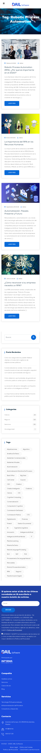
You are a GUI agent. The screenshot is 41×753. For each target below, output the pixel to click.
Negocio (7, 419)
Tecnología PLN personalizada (11, 702)
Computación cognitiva (15, 506)
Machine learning (12, 541)
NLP (17, 554)
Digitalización (11, 519)
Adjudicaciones (12, 449)
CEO (8, 484)
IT (31, 536)
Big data (23, 475)
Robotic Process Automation (16, 567)
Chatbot (18, 484)
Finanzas (25, 519)
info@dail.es (9, 729)
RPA (8, 571)
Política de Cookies (26, 747)
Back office (10, 475)
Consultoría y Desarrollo (9, 709)
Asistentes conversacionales (16, 458)
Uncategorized (9, 429)
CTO (28, 515)
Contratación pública (14, 515)
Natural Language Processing (16, 549)
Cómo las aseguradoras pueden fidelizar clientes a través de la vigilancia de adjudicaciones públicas (18, 360)
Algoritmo (26, 449)
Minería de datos (12, 545)
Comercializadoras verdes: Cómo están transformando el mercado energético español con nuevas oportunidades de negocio (20, 370)
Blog (3, 689)
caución (23, 480)
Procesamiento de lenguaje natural (18, 558)
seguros (18, 571)
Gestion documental (24, 523)
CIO (19, 493)
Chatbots (29, 488)
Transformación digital (14, 576)
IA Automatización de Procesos (12, 705)
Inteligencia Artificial (26, 532)
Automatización (12, 466)
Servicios (7, 424)
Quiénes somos (6, 679)
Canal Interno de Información (29, 750)
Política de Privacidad (14, 630)
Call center (10, 480)
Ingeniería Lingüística (21, 528)
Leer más (12, 103)
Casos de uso (6, 686)
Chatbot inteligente (13, 488)
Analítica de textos (13, 453)
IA (7, 528)
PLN (25, 554)
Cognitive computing (14, 497)
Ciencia (6, 415)
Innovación (10, 532)
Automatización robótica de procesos (19, 471)
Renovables (11, 563)
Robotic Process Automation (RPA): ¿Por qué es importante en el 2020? (19, 70)
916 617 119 (9, 734)
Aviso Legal (14, 747)
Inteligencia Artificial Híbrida (16, 536)
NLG (8, 554)
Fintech (9, 523)
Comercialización (12, 501)
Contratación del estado (15, 510)
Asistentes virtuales (13, 462)
